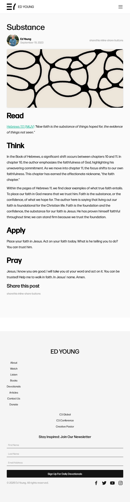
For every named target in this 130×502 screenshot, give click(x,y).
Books (13, 380)
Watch (13, 368)
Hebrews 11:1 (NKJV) (20, 126)
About (13, 362)
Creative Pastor (65, 426)
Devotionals (14, 386)
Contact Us (13, 398)
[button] (119, 7)
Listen (13, 374)
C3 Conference (65, 420)
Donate (13, 404)
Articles (13, 392)
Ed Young (25, 39)
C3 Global (65, 414)
